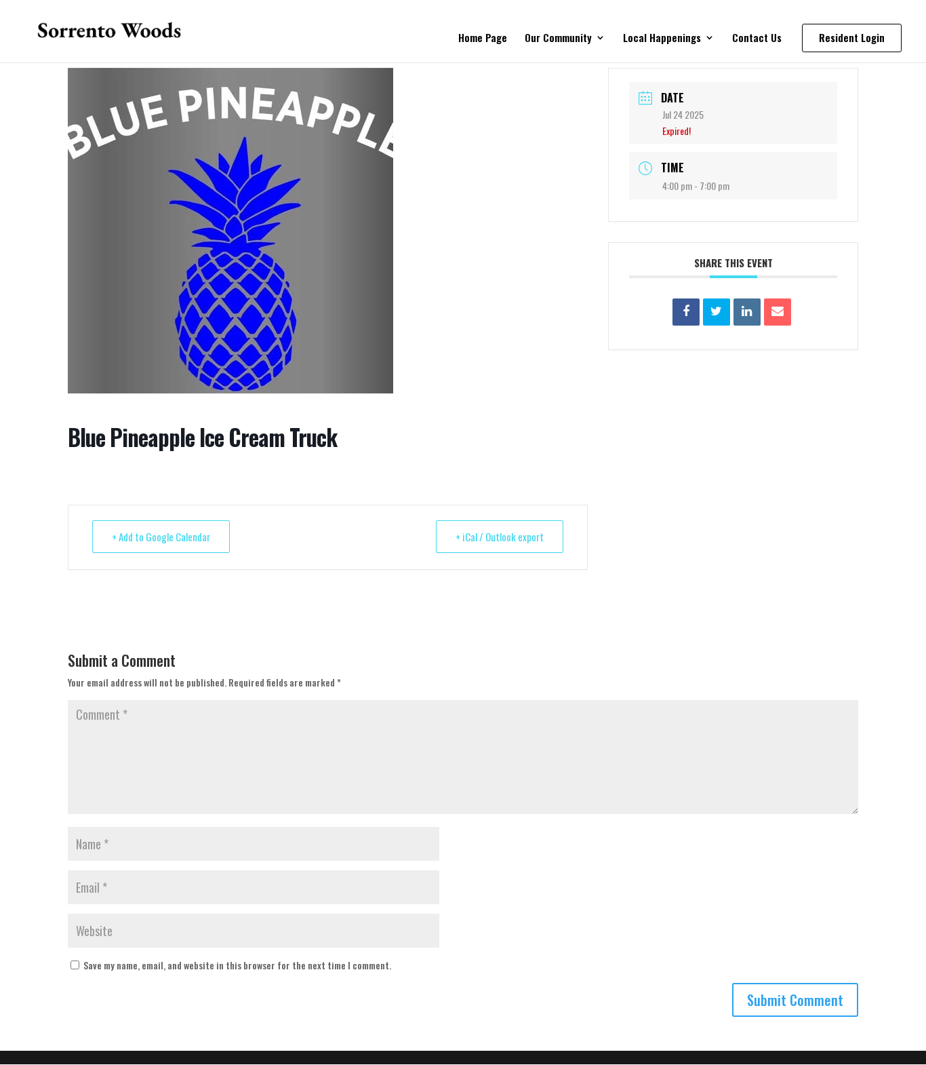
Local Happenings (662, 39)
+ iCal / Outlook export (500, 536)
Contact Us (757, 39)
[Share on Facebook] (686, 312)
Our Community (558, 39)
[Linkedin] (747, 312)
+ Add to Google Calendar (161, 536)
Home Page (482, 39)
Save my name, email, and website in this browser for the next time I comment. (237, 965)
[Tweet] (716, 312)
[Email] (777, 312)
